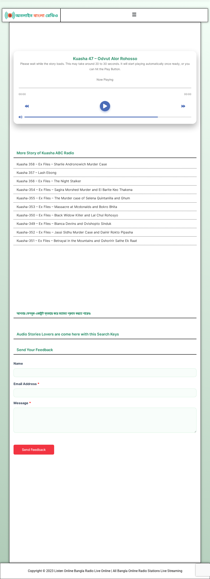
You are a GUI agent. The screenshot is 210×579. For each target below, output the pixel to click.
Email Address (26, 384)
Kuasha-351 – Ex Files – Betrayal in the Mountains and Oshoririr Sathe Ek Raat (76, 241)
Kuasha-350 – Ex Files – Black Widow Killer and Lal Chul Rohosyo (67, 215)
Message (22, 403)
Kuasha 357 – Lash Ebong (36, 173)
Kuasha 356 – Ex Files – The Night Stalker (48, 181)
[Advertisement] (105, 280)
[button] (134, 14)
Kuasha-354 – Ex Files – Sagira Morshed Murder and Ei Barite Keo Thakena (74, 190)
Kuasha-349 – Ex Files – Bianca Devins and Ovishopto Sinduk (63, 224)
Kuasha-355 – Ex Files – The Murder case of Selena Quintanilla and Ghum (73, 198)
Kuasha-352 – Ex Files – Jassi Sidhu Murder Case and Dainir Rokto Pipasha (74, 232)
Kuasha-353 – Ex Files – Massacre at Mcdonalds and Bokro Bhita (66, 207)
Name (18, 363)
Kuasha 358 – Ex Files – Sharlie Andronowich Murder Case (61, 164)
